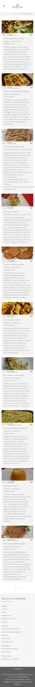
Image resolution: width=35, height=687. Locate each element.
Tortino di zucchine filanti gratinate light (16, 91)
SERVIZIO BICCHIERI (7, 641)
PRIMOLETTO (5, 635)
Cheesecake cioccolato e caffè (14, 147)
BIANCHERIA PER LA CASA (8, 618)
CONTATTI (4, 612)
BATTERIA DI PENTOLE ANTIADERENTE (12, 632)
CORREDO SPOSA (6, 615)
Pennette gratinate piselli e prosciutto (16, 428)
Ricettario (7, 41)
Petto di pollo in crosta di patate (14, 375)
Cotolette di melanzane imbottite (14, 265)
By (16, 41)
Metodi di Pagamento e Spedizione (10, 648)
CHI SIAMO (4, 609)
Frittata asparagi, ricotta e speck (14, 38)
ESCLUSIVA (5, 622)
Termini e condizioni (6, 652)
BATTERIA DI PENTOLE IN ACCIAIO (10, 629)
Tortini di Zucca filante (11, 486)
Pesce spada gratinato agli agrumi (15, 544)
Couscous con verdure (11, 212)
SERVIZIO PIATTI (6, 638)
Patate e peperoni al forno (12, 320)
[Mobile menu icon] (4, 6)
